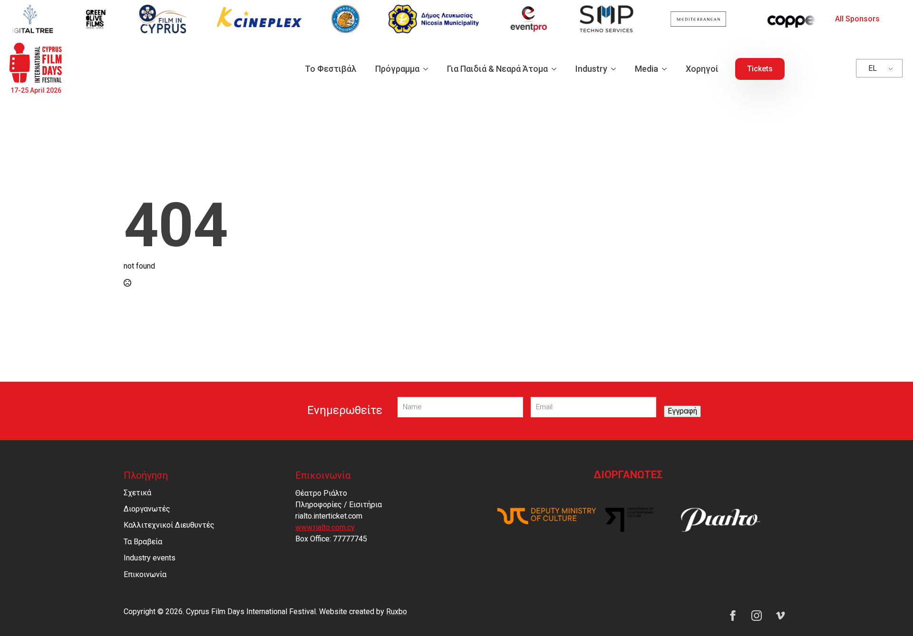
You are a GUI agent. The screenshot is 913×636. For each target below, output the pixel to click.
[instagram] (757, 616)
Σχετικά (137, 492)
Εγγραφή (682, 410)
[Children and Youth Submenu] (557, 69)
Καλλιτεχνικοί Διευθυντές (169, 525)
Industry (591, 69)
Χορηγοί (702, 69)
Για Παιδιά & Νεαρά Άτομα (497, 69)
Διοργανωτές (147, 508)
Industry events (149, 557)
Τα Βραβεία (143, 541)
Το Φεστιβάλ (330, 69)
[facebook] (733, 616)
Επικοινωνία (145, 574)
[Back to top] (889, 612)
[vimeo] (780, 616)
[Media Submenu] (667, 69)
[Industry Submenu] (616, 69)
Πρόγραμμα (397, 69)
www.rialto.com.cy (325, 527)
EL (872, 68)
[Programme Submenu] (428, 69)
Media (646, 69)
